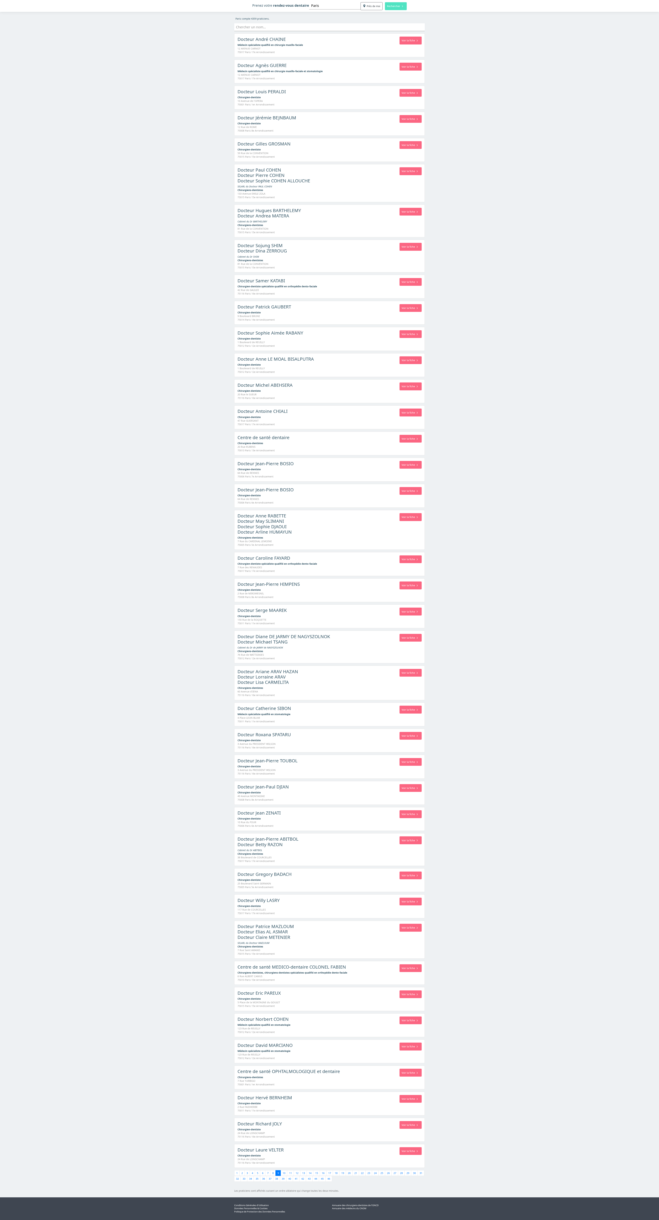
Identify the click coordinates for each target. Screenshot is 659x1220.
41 (296, 1178)
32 (237, 1178)
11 (290, 1173)
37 (270, 1178)
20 (349, 1173)
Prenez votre (280, 5)
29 (408, 1173)
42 (302, 1178)
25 (381, 1173)
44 (315, 1178)
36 (263, 1178)
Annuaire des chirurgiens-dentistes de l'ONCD (355, 1205)
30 (414, 1173)
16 (323, 1173)
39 (283, 1178)
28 (401, 1173)
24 (375, 1173)
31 (421, 1173)
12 (297, 1173)
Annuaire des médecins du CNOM (349, 1208)
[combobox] (335, 5)
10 (284, 1173)
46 (328, 1178)
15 (316, 1173)
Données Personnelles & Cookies (251, 1208)
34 (250, 1178)
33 (244, 1178)
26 (388, 1173)
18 (336, 1173)
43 (309, 1178)
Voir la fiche (408, 40)
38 (276, 1178)
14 (310, 1173)
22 (362, 1173)
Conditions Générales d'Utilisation (251, 1205)
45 (322, 1178)
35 (257, 1178)
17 (329, 1173)
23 (368, 1173)
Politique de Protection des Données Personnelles (259, 1211)
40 (289, 1178)
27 (395, 1173)
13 (303, 1173)
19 (342, 1173)
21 (355, 1173)
